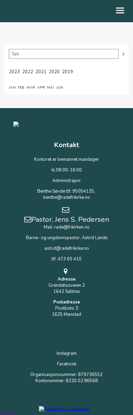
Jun (59, 87)
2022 (27, 72)
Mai (50, 87)
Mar (31, 87)
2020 (54, 72)
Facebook (66, 364)
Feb (21, 87)
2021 (40, 72)
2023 (14, 72)
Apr (41, 87)
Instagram (67, 353)
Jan (12, 87)
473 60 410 (70, 259)
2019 (67, 72)
